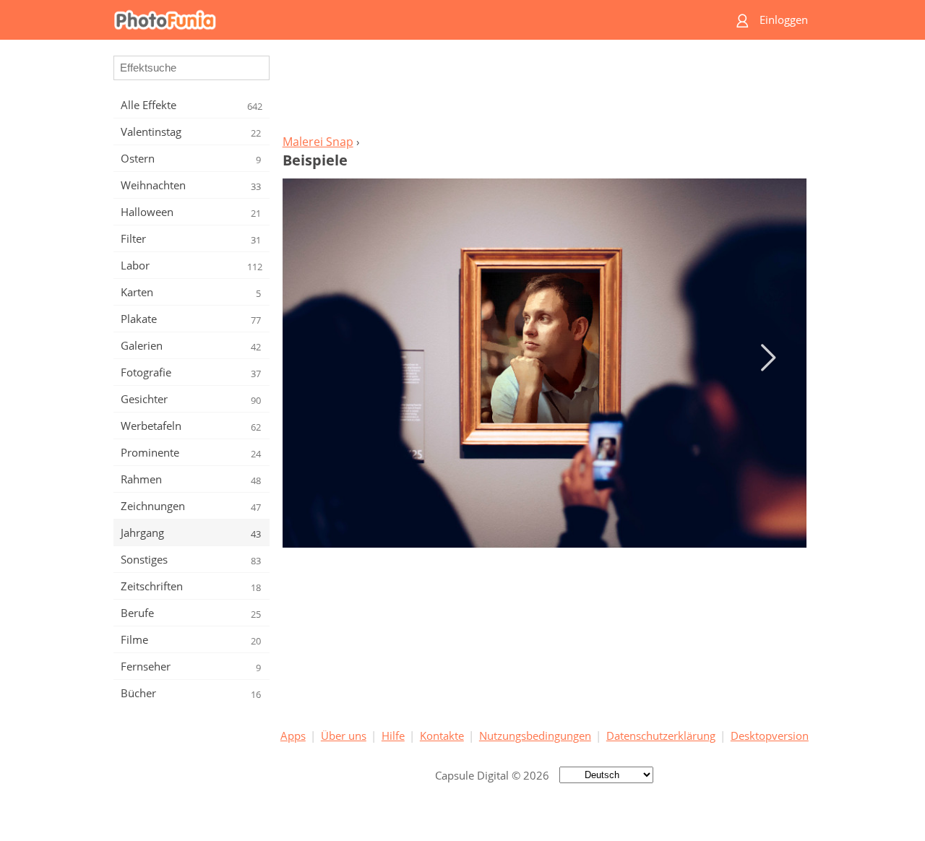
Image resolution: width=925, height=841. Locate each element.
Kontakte (442, 735)
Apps (293, 735)
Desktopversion (770, 735)
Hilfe (393, 735)
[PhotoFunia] (406, 20)
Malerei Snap (318, 142)
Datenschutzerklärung (660, 735)
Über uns (343, 735)
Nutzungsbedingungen (535, 735)
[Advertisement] (544, 91)
